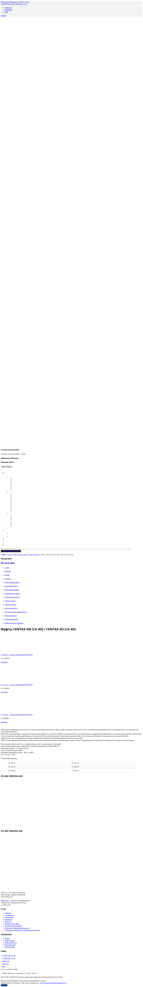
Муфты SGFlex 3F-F (19, 515)
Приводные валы (11, 619)
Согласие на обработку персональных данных (22, 930)
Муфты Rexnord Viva (20, 494)
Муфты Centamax (18, 483)
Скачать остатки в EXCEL (10, 454)
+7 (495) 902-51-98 (8, 956)
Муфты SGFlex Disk (19, 522)
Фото (23, 454)
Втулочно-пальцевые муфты (16, 612)
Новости (8, 543)
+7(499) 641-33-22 (20, 4)
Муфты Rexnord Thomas (21, 500)
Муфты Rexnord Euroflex (21, 502)
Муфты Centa (14, 477)
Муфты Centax (17, 481)
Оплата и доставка (12, 541)
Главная (8, 472)
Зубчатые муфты (11, 608)
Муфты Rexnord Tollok (20, 507)
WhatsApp (8, 10)
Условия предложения (17, 537)
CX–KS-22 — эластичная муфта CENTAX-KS (17, 655)
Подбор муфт (10, 539)
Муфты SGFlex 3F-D (19, 519)
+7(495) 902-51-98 (7, 4)
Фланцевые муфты (12, 590)
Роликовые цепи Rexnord (22, 511)
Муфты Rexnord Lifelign (21, 509)
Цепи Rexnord (10, 945)
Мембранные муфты (12, 593)
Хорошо (4, 985)
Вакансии (12, 534)
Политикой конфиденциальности (53, 983)
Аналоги (8, 579)
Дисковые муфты (11, 586)
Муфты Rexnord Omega (21, 498)
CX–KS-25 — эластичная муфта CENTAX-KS (17, 685)
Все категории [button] (8, 563)
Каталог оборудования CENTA (17, 554)
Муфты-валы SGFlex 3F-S (21, 517)
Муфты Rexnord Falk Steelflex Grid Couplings (28, 504)
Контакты (8, 545)
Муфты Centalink (18, 487)
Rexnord (12, 492)
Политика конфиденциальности (17, 928)
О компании (9, 530)
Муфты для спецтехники (14, 623)
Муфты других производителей (21, 528)
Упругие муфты (10, 605)
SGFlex (11, 513)
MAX (6, 12)
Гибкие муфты (10, 601)
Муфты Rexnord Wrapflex (21, 496)
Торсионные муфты (12, 597)
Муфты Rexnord (11, 943)
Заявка (3, 16)
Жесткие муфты (11, 616)
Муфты (7, 475)
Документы (13, 532)
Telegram (8, 8)
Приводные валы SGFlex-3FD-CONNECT (27, 526)
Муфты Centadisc (18, 485)
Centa (7, 568)
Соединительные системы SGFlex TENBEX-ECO (30, 524)
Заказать (4, 662)
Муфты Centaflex (18, 479)
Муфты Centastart (19, 489)
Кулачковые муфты (12, 582)
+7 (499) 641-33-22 (8, 958)
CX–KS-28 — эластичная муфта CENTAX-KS (17, 715)
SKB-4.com (4, 900)
